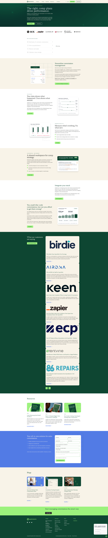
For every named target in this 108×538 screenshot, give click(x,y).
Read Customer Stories (32, 243)
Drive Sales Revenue (49, 527)
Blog (55, 523)
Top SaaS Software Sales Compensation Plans (32, 490)
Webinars (56, 525)
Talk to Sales (72, 1)
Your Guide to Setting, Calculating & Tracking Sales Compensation (72, 416)
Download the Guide (30, 426)
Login (68, 1)
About (65, 518)
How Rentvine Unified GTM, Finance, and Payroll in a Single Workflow (61, 354)
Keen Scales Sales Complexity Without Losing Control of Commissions (62, 295)
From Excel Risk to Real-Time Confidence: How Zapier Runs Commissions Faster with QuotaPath (59, 314)
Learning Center (57, 528)
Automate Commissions (48, 523)
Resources (52, 1)
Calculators (56, 526)
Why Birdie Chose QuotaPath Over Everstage (56, 254)
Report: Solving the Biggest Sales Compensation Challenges (53, 416)
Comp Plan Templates (58, 529)
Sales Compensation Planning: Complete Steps (71, 490)
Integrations (47, 529)
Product (37, 1)
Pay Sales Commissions (48, 526)
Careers (65, 522)
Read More (30, 226)
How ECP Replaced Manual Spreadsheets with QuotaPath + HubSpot (61, 338)
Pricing (43, 1)
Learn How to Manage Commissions (62, 83)
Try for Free (78, 1)
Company (58, 1)
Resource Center (57, 520)
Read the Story (48, 261)
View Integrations (59, 198)
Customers (47, 1)
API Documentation (49, 532)
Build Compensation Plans (49, 521)
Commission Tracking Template (52, 490)
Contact (65, 525)
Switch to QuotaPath (49, 530)
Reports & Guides (57, 522)
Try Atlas (57, 142)
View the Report (48, 425)
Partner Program (66, 523)
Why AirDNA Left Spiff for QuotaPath (54, 272)
